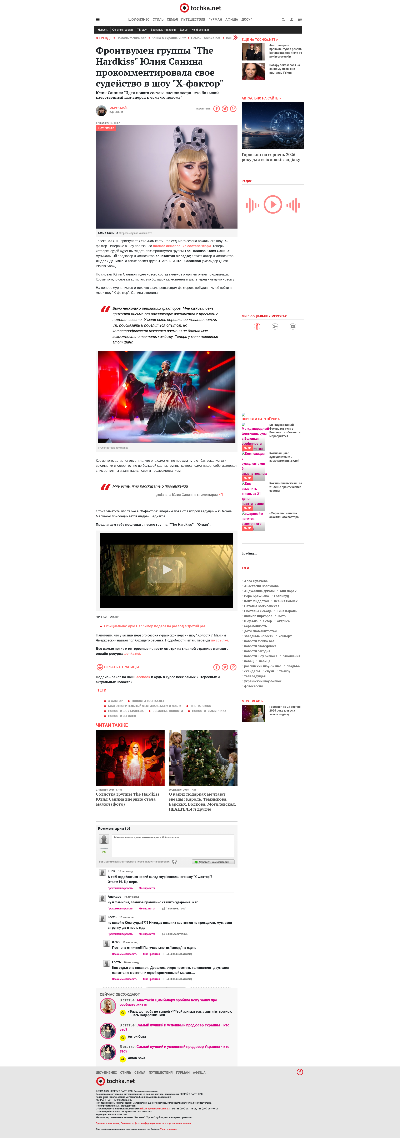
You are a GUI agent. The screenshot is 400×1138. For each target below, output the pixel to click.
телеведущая (255, 676)
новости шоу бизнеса (261, 656)
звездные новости (168, 711)
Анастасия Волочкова (261, 586)
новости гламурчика (209, 711)
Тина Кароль (287, 611)
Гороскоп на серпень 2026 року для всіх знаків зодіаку (271, 157)
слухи (269, 671)
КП (221, 495)
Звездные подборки (163, 29)
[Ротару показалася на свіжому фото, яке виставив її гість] (253, 71)
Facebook (142, 677)
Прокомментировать (120, 888)
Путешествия (193, 19)
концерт (285, 636)
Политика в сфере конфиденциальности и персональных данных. (156, 1123)
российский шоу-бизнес (262, 666)
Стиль (158, 19)
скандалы (252, 671)
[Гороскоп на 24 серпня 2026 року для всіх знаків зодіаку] (253, 713)
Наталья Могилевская (261, 606)
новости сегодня (122, 716)
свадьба (293, 666)
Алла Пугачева (256, 581)
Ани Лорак (288, 591)
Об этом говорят (122, 29)
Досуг (246, 19)
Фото (282, 616)
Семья (172, 19)
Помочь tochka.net (131, 38)
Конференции (200, 29)
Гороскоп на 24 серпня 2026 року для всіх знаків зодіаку (285, 710)
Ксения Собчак (286, 601)
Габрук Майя (118, 107)
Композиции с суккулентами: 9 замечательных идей (284, 456)
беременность (255, 626)
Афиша (231, 19)
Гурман (215, 19)
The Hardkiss (200, 706)
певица (264, 661)
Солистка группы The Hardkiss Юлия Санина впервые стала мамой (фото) (127, 799)
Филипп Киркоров (258, 616)
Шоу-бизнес (138, 19)
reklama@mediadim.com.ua (155, 1108)
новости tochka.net (148, 701)
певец (249, 661)
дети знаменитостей (260, 631)
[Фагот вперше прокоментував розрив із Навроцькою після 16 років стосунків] (253, 51)
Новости (103, 29)
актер (267, 621)
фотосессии (253, 686)
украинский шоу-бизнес (263, 681)
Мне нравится (147, 888)
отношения (291, 656)
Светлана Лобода (258, 611)
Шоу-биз (251, 621)
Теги (246, 568)
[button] (292, 19)
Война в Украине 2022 (168, 38)
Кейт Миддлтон (256, 601)
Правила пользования (107, 1123)
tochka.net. (132, 653)
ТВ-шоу (142, 29)
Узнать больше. (168, 1129)
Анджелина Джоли (259, 591)
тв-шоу (284, 671)
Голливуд (281, 596)
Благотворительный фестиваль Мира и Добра (144, 706)
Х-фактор (115, 701)
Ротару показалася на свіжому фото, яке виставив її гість (284, 68)
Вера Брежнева (256, 596)
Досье (184, 29)
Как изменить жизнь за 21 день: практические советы (285, 487)
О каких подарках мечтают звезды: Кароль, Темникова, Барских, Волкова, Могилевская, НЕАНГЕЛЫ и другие (202, 801)
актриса (283, 621)
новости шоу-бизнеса (126, 711)
